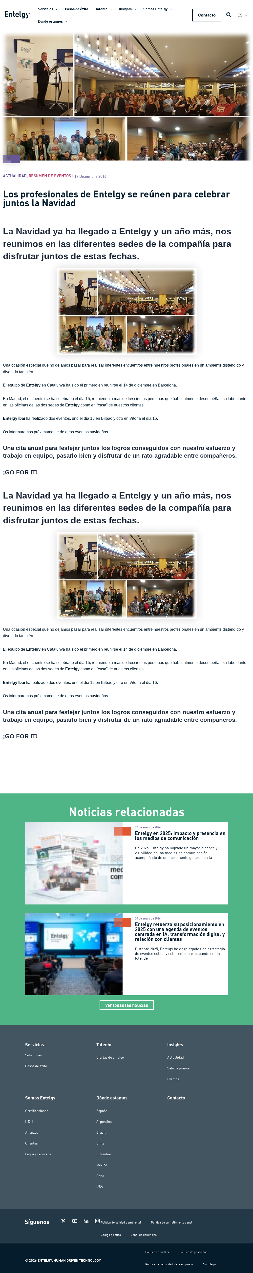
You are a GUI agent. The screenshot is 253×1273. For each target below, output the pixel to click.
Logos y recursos (38, 1154)
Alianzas (31, 1132)
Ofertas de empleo (110, 1057)
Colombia (103, 1154)
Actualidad (15, 175)
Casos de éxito (36, 1066)
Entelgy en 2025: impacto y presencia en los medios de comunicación (180, 835)
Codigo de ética (111, 1235)
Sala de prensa (178, 1068)
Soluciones (33, 1055)
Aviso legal (210, 1264)
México (101, 1165)
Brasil (100, 1132)
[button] (55, 9)
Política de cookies (157, 1252)
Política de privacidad (193, 1252)
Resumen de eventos (50, 175)
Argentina (104, 1121)
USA (99, 1186)
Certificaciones (36, 1111)
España (101, 1111)
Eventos (173, 1079)
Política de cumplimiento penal (171, 1222)
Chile (100, 1143)
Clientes (31, 1143)
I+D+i (29, 1121)
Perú (100, 1176)
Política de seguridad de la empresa (169, 1264)
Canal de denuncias (144, 1235)
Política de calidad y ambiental (121, 1222)
